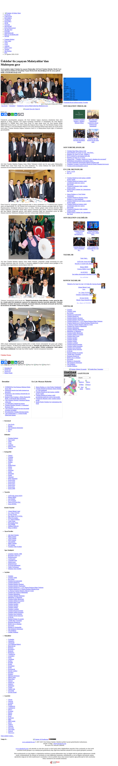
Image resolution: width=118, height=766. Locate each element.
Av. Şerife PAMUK (14, 519)
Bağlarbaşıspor (12, 557)
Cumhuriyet (11, 654)
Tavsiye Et (7, 371)
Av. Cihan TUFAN (13, 513)
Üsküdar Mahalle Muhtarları (75, 329)
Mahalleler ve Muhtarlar (74, 331)
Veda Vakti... (84, 258)
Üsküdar (69, 309)
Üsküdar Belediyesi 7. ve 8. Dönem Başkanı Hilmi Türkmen (84, 321)
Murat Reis (11, 679)
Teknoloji (11, 477)
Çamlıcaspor (11, 559)
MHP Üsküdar (12, 543)
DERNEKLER (8, 33)
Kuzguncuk (11, 669)
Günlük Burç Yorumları (74, 354)
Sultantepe (11, 685)
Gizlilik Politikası (72, 366)
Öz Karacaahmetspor (14, 565)
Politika (10, 462)
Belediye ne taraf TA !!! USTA (76, 157)
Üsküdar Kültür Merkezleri (75, 333)
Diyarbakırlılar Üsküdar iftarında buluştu (17, 412)
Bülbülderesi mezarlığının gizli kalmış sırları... (80, 161)
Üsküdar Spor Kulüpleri (74, 348)
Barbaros (10, 647)
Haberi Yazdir (8, 373)
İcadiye (10, 661)
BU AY (69, 173)
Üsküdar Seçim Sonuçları (74, 349)
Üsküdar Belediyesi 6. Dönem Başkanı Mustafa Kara (82, 323)
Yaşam (10, 468)
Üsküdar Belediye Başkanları (75, 319)
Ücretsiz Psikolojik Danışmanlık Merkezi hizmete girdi (83, 162)
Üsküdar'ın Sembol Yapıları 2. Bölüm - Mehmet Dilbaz (79, 121)
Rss (9, 431)
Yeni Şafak (11, 729)
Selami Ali (11, 682)
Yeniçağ (10, 731)
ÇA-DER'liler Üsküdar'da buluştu (15, 403)
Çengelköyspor (12, 560)
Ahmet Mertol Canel (14, 511)
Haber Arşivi (8, 47)
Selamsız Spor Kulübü (14, 568)
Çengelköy (11, 656)
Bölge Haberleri (12, 478)
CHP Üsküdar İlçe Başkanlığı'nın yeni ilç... (93, 248)
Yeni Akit (11, 727)
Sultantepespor (12, 563)
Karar (9, 716)
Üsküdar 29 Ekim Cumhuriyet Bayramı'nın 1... (79, 232)
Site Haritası (8, 51)
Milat (9, 719)
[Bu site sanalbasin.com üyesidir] (55, 763)
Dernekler (12, 106)
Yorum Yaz (7, 369)
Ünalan (10, 687)
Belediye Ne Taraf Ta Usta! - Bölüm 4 (78, 154)
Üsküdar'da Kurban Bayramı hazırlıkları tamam (79, 140)
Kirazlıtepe (11, 666)
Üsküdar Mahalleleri (73, 328)
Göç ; (84, 289)
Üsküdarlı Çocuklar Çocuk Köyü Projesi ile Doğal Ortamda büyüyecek (88, 164)
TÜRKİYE (7, 20)
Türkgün (10, 726)
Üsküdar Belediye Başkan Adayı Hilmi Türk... (93, 232)
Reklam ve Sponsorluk (73, 361)
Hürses (10, 713)
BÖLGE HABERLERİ (11, 34)
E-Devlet (69, 351)
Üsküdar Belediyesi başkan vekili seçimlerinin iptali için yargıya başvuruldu (48, 396)
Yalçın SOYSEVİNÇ (14, 502)
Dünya (10, 709)
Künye (10, 429)
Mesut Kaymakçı (13, 518)
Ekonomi (10, 470)
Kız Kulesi (70, 313)
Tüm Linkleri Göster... (7, 736)
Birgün (10, 704)
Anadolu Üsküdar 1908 (15, 554)
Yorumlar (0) (8, 368)
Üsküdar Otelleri (72, 341)
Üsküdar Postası (6, 355)
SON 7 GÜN (71, 171)
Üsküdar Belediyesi (73, 316)
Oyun (6, 44)
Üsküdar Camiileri (72, 343)
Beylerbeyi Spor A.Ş (14, 555)
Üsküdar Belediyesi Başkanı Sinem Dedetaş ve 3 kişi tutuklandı (77, 198)
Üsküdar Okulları (72, 339)
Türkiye (10, 460)
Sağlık (10, 472)
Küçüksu (10, 672)
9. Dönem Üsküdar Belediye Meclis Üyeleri (80, 324)
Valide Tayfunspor (13, 567)
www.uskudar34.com (28, 742)
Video (6, 42)
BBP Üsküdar (12, 536)
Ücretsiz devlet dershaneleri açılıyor (77, 166)
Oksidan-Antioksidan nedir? (84, 294)
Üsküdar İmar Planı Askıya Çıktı (76, 151)
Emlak (10, 475)
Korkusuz (11, 718)
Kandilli (10, 662)
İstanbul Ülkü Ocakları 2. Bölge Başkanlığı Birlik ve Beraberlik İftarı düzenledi (17, 397)
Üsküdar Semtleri (72, 338)
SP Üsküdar (11, 545)
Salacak (10, 681)
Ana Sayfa (4, 106)
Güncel (10, 455)
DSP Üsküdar (12, 540)
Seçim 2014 (11, 485)
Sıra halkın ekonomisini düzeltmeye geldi (84, 274)
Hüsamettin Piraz (13, 523)
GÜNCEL (7, 15)
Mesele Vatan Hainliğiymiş (84, 300)
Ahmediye (11, 641)
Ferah (9, 657)
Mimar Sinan (12, 677)
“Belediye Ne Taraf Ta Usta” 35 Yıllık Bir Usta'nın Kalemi (84, 284)
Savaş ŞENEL (12, 504)
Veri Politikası (71, 364)
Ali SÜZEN (11, 499)
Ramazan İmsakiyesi (73, 356)
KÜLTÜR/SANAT (10, 28)
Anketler (6, 46)
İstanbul (10, 458)
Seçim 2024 (11, 480)
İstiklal (10, 714)
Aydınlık (10, 703)
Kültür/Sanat (11, 465)
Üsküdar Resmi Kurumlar (74, 344)
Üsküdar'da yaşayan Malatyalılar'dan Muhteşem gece (32, 106)
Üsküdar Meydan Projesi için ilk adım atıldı (93, 140)
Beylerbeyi (11, 649)
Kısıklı (10, 664)
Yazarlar (6, 49)
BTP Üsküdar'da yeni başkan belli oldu (78, 156)
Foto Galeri (7, 41)
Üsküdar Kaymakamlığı (74, 314)
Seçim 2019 (11, 482)
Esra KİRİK (11, 524)
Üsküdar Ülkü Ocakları (15, 546)
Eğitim (10, 467)
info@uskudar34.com (59, 743)
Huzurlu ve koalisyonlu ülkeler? (84, 263)
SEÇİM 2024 (8, 29)
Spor (9, 463)
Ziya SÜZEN (12, 500)
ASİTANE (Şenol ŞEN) (15, 495)
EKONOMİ (8, 26)
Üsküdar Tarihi (71, 311)
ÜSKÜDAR (8, 16)
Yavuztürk (11, 690)
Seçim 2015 (11, 483)
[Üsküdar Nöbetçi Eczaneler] (78, 369)
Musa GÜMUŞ (12, 528)
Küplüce (10, 674)
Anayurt (10, 701)
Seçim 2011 (11, 487)
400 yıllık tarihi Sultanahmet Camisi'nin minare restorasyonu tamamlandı (93, 123)
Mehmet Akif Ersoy (14, 676)
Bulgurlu (10, 651)
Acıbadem (11, 639)
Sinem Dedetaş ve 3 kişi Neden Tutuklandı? (48, 387)
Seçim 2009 (11, 488)
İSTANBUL (8, 18)
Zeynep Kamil (12, 692)
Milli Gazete (11, 721)
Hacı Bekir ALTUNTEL (15, 516)
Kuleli (10, 667)
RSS (5, 52)
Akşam (10, 699)
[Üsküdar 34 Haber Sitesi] (12, 13)
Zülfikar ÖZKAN (13, 526)
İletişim (10, 426)
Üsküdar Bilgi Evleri (73, 336)
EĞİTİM (7, 31)
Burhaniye (11, 652)
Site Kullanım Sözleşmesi (74, 362)
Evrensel (10, 711)
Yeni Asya (11, 732)
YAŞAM (7, 24)
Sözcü (10, 723)
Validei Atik (11, 689)
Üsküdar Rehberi (9, 39)
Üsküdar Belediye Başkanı (75, 318)
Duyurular (70, 359)
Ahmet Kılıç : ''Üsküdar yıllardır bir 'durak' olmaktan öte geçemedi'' (86, 159)
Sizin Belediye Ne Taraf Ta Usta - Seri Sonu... (80, 152)
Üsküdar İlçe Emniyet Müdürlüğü (77, 326)
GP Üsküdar (11, 541)
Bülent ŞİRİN (12, 497)
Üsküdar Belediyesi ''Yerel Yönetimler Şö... (79, 248)
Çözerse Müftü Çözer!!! (84, 269)
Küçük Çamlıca (12, 671)
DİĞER (6, 36)
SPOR (6, 23)
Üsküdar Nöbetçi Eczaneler (75, 334)
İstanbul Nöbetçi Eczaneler (75, 352)
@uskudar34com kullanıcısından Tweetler (75, 102)
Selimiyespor (12, 562)
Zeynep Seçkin (12, 514)
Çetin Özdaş (11, 521)
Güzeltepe (11, 659)
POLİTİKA (7, 21)
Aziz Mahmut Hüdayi (14, 644)
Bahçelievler (11, 646)
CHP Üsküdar (12, 538)
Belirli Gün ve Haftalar (73, 357)
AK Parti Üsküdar (13, 535)
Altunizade (11, 642)
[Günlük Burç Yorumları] (95, 369)
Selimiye (10, 684)
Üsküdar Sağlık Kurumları (75, 346)
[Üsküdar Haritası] (70, 395)
